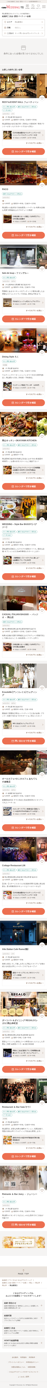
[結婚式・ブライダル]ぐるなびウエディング (17, 1280)
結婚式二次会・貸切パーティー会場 (14, 1283)
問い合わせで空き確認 (25, 741)
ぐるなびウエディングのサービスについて (23, 1372)
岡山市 (37, 1283)
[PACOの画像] (23, 173)
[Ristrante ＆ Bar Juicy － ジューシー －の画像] (23, 1178)
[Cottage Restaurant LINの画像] (23, 849)
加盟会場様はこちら (18, 1367)
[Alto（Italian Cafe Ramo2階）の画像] (23, 933)
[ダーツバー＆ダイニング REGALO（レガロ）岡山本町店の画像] (23, 1004)
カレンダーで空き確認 (25, 151)
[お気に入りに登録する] (42, 98)
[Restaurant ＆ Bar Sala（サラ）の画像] (23, 1091)
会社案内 (15, 1357)
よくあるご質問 (23, 1377)
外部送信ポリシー (32, 1362)
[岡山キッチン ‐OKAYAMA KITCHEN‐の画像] (23, 424)
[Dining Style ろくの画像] (23, 340)
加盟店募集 (32, 1367)
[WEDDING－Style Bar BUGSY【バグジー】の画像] (23, 508)
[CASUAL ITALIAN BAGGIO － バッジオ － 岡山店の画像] (23, 598)
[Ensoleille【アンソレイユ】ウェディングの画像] (23, 676)
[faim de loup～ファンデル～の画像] (23, 257)
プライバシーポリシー (16, 1362)
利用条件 (32, 1357)
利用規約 (23, 1357)
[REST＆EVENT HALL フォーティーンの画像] (23, 86)
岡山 (30, 1283)
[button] (23, 1305)
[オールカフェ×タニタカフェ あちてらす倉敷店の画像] (23, 762)
